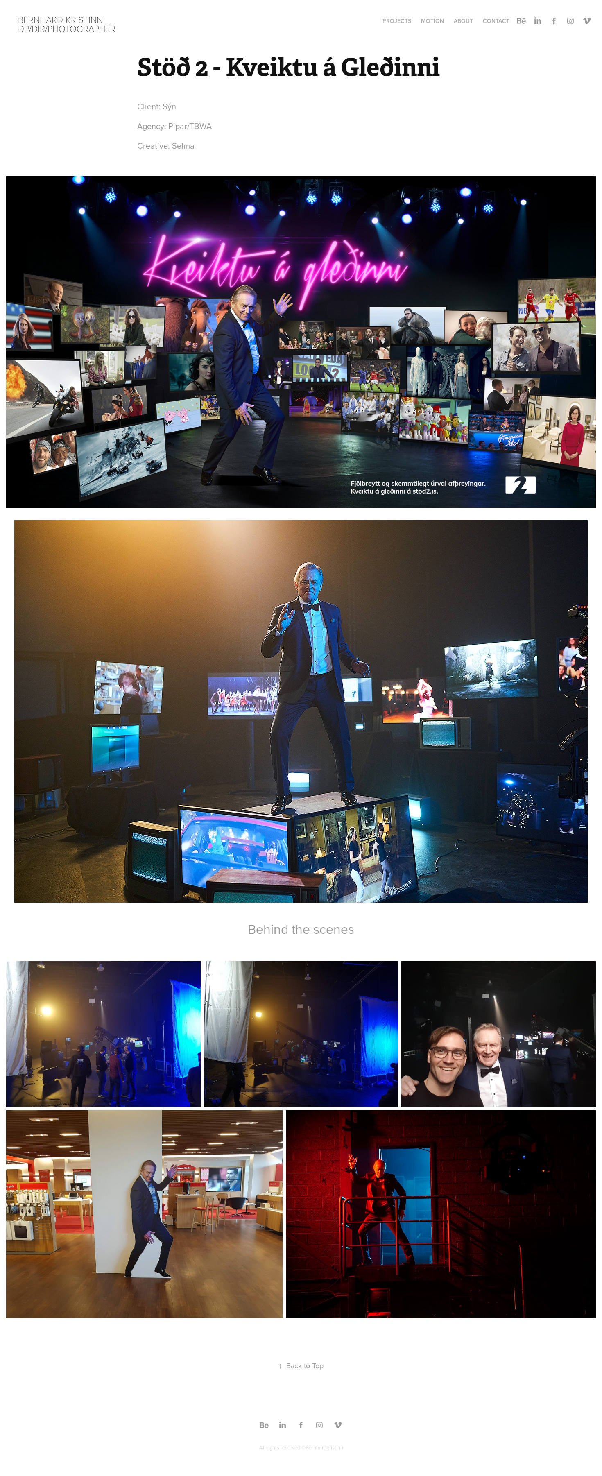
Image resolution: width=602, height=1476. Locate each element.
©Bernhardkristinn (322, 1447)
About (463, 21)
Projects (396, 21)
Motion (432, 21)
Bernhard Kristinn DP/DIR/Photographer (66, 23)
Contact (496, 21)
